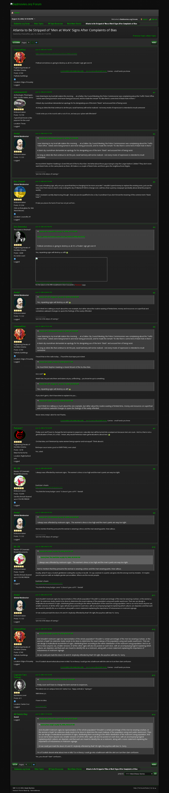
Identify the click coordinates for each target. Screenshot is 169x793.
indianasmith (20, 92)
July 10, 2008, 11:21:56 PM (44, 714)
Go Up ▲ (153, 788)
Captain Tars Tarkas (20, 676)
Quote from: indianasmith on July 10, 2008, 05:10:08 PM (58, 138)
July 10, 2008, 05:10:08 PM (44, 92)
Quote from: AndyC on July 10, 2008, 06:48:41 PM (56, 401)
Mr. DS (17, 468)
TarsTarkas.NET (41, 706)
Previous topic (139, 36)
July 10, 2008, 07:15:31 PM (44, 326)
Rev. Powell (19, 181)
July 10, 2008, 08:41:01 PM (44, 512)
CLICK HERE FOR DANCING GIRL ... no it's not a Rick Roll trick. (83, 71)
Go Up (15, 764)
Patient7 (18, 428)
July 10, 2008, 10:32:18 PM (44, 675)
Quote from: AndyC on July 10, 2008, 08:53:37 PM (56, 634)
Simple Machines (29, 788)
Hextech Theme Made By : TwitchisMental (26, 790)
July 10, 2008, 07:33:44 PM (44, 428)
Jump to (120, 774)
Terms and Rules (143, 788)
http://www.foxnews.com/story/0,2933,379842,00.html (56, 54)
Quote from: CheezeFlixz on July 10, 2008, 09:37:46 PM (58, 719)
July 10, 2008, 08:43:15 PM (44, 547)
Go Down (16, 43)
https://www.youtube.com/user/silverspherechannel (54, 283)
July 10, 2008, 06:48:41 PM (44, 292)
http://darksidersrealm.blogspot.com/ (49, 487)
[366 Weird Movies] (15, 214)
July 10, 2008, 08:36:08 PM (44, 468)
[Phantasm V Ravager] (15, 259)
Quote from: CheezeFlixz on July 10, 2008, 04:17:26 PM (58, 231)
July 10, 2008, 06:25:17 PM (44, 133)
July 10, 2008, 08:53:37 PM (44, 595)
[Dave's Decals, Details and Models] (15, 79)
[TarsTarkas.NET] (15, 701)
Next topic (151, 36)
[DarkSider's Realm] (15, 502)
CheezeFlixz (20, 49)
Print (154, 43)
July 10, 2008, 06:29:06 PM (44, 227)
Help (135, 788)
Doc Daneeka (20, 226)
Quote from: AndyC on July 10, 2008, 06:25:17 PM (56, 362)
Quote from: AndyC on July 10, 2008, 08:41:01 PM (56, 551)
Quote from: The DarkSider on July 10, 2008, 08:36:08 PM (59, 517)
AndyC (17, 133)
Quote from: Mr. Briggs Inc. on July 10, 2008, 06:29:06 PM (59, 297)
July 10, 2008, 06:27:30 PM (44, 181)
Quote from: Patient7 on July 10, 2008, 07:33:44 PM (57, 679)
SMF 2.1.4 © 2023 (18, 788)
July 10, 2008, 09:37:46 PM (44, 629)
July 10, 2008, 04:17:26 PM (44, 50)
